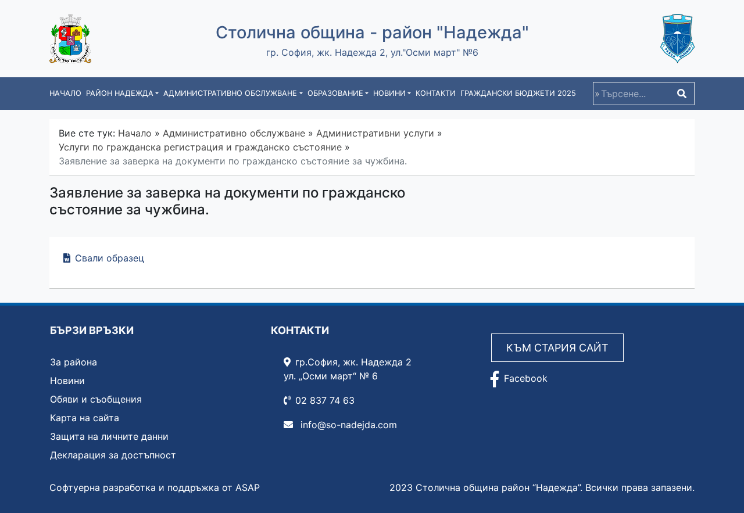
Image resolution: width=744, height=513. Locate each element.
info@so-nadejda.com (347, 425)
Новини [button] (389, 93)
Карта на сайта (84, 418)
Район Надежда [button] (119, 93)
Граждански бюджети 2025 (518, 93)
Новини (67, 380)
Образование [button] (335, 93)
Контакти (436, 93)
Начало (65, 93)
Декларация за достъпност (113, 455)
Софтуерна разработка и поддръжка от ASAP (154, 487)
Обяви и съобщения (96, 399)
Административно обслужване (234, 133)
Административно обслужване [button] (230, 93)
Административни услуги (375, 133)
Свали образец (109, 258)
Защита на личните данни (109, 436)
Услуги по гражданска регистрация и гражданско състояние (200, 147)
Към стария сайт (557, 348)
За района (73, 362)
